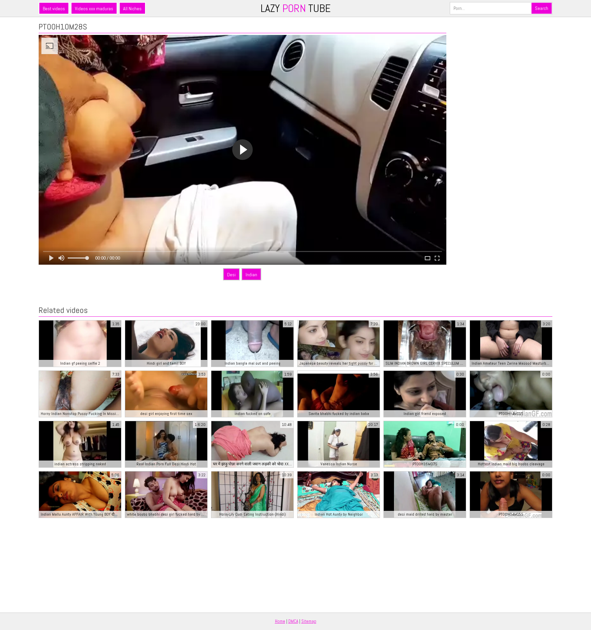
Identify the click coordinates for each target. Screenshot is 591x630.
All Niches (132, 8)
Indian (251, 275)
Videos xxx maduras (94, 8)
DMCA (293, 621)
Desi (231, 275)
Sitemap (308, 621)
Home (280, 621)
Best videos (54, 8)
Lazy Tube (296, 8)
